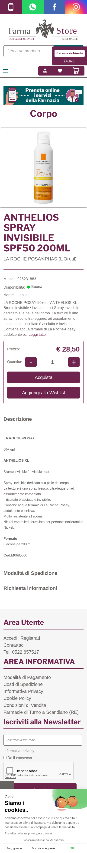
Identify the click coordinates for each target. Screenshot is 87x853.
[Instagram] (76, 7)
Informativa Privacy (23, 691)
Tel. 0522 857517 (21, 652)
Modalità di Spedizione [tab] (30, 573)
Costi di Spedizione (23, 684)
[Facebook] (54, 7)
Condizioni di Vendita (24, 705)
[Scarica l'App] (11, 7)
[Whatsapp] (33, 7)
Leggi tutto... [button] (38, 334)
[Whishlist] (60, 71)
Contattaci (13, 645)
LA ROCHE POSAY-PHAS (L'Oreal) (40, 258)
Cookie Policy (17, 698)
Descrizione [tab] (17, 419)
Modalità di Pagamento (27, 677)
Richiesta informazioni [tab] (30, 588)
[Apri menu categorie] (5, 71)
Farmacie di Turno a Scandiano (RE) (41, 712)
